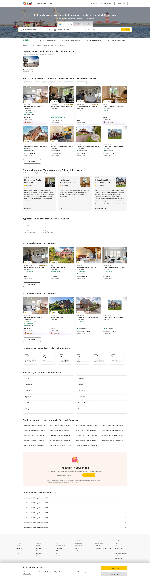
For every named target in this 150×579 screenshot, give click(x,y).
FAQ (57, 553)
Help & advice (78, 545)
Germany (38, 45)
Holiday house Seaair (57, 317)
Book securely (59, 548)
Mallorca (38, 543)
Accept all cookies (114, 568)
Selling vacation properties (120, 553)
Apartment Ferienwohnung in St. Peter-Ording (65, 146)
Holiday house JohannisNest (33, 106)
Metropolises (39, 555)
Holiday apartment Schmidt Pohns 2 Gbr (115, 106)
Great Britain (20, 550)
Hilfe (57, 550)
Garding (62, 177)
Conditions (117, 555)
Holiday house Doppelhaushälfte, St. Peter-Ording (118, 146)
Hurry (115, 545)
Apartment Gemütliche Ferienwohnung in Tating (39, 146)
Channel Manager (99, 543)
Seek (57, 543)
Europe (32, 45)
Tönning (97, 177)
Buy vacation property (119, 550)
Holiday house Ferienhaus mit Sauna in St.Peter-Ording (94, 317)
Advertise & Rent (79, 543)
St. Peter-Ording (28, 69)
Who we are (117, 543)
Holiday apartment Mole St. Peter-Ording (116, 267)
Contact (58, 555)
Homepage (26, 45)
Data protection (118, 558)
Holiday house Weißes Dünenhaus (61, 106)
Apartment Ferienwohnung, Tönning (88, 146)
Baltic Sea (38, 548)
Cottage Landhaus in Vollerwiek (87, 267)
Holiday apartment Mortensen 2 (87, 106)
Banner (77, 548)
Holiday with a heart (119, 548)
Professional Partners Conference (103, 548)
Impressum (117, 560)
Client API (97, 545)
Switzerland (19, 548)
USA (18, 553)
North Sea (38, 545)
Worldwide (39, 553)
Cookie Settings (114, 574)
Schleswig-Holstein (48, 45)
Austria (18, 545)
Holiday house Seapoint (58, 267)
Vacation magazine (60, 545)
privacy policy (27, 574)
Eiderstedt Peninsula (60, 45)
